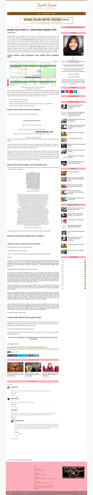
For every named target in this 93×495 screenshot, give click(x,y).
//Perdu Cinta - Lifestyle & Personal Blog (43, 485)
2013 (74, 286)
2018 (74, 274)
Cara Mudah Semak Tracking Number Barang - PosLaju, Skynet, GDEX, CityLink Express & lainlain (76, 114)
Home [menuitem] (38, 13)
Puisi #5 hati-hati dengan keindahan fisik (76, 232)
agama (13, 352)
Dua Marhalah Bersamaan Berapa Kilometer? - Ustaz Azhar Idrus (75, 214)
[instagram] (67, 91)
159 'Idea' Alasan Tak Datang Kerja (76, 219)
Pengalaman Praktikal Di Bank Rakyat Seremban (76, 150)
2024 (73, 262)
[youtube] (71, 91)
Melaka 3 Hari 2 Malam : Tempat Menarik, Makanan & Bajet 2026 (75, 185)
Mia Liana (36, 473)
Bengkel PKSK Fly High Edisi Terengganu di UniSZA (46, 478)
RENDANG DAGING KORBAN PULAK (43, 487)
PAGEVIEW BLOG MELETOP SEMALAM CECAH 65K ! (76, 156)
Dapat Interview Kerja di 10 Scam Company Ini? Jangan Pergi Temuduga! (75, 106)
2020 (74, 269)
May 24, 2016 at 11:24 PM (19, 422)
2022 (73, 265)
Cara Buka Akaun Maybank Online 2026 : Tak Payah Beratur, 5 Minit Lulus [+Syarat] (76, 127)
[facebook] (63, 91)
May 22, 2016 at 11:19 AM (15, 400)
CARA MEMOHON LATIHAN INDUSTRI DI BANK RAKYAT (76, 120)
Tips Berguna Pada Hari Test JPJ (75, 138)
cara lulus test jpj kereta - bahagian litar (76, 251)
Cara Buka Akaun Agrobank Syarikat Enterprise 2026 (76, 198)
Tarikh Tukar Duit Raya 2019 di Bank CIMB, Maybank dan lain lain (76, 162)
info (11, 26)
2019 (74, 272)
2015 (74, 281)
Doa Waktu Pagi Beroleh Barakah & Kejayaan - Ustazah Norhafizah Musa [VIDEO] (51, 374)
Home (8, 26)
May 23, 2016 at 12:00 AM (15, 411)
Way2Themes (18, 493)
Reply (12, 393)
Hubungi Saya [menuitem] (45, 13)
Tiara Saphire (37, 481)
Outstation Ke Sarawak (39, 474)
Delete (15, 393)
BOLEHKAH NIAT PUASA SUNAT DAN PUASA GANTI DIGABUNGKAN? (27, 347)
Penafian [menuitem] (53, 13)
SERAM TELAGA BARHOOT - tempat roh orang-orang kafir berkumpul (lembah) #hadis (15, 374)
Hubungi (84, 493)
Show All (37, 488)
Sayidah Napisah (11, 32)
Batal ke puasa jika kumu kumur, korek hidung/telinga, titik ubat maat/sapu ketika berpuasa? (33, 349)
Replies (13, 395)
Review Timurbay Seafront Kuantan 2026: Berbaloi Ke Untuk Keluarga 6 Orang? (76, 179)
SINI (57, 43)
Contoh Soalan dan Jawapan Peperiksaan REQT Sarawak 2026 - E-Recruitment (76, 192)
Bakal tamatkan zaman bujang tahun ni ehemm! (77, 145)
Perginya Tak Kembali (39, 470)
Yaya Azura (36, 477)
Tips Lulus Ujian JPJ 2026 (73, 171)
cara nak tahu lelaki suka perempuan (76, 132)
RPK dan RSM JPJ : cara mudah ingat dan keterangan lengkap (76, 208)
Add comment (15, 438)
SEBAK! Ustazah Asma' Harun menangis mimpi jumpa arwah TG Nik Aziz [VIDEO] (33, 374)
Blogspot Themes (32, 493)
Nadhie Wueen (15, 398)
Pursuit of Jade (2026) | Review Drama (43, 483)
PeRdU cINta (14, 387)
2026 (74, 260)
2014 (74, 283)
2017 (74, 276)
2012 (74, 288)
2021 (73, 267)
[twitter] (75, 91)
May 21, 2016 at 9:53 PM (15, 388)
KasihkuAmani (37, 469)
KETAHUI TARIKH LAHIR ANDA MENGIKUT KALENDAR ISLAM (74, 226)
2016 (74, 279)
